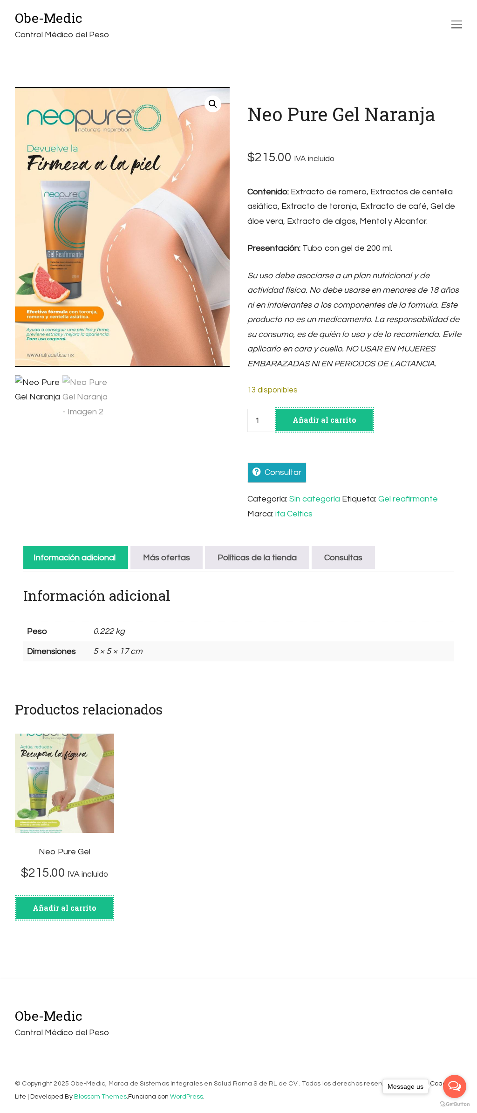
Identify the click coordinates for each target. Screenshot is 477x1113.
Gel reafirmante (408, 499)
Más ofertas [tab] (166, 557)
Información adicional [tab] (75, 557)
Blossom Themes (100, 1096)
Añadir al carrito (324, 420)
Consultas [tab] (343, 557)
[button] (212, 104)
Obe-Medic (48, 18)
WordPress (186, 1096)
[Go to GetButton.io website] (455, 1103)
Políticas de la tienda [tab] (257, 557)
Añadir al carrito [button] (64, 908)
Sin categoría (314, 499)
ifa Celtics (294, 513)
